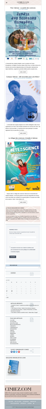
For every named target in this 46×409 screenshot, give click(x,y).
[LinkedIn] (14, 352)
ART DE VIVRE (18, 401)
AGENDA (30, 403)
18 (11, 291)
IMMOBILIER (13, 333)
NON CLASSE (13, 337)
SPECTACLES (13, 342)
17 (6, 291)
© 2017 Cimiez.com (16, 407)
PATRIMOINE (13, 339)
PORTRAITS (13, 340)
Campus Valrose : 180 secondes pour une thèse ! (23, 77)
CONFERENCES (29, 78)
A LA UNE (12, 320)
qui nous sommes (23, 407)
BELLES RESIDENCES (15, 324)
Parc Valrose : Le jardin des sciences (23, 8)
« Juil (7, 297)
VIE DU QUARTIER (15, 403)
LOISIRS (26, 9)
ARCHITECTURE (14, 323)
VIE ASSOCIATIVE (14, 343)
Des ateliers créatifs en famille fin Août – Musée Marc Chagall (24, 312)
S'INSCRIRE (12, 256)
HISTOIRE (12, 331)
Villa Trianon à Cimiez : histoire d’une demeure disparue (23, 308)
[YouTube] (19, 352)
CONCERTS (13, 326)
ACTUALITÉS (22, 78)
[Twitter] (16, 352)
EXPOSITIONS (13, 329)
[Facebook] (12, 352)
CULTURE (11, 401)
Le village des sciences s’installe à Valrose (23, 138)
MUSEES (12, 336)
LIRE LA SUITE (23, 133)
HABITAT (12, 330)
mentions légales (31, 407)
